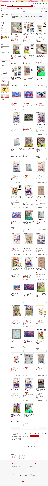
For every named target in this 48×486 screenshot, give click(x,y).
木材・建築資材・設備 (20, 455)
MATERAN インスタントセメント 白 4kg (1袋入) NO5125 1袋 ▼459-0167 (41, 124)
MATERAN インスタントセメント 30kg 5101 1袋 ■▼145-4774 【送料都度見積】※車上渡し (41, 269)
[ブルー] (8, 37)
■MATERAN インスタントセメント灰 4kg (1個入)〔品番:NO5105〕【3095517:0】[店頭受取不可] (41, 78)
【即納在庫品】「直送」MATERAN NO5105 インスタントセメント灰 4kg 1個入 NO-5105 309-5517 (28, 415)
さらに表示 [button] (2, 23)
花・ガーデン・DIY (13, 455)
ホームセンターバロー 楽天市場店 (41, 85)
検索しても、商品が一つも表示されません (17, 439)
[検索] (32, 6)
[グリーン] (6, 37)
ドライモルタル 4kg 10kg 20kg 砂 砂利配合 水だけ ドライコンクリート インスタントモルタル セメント (16, 78)
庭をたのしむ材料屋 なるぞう (28, 85)
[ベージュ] (6, 36)
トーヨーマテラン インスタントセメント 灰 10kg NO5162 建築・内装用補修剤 (28, 197)
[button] (45, 3)
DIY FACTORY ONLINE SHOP (40, 205)
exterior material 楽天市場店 (15, 85)
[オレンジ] (4, 37)
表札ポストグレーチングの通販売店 (16, 156)
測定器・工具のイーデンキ (27, 277)
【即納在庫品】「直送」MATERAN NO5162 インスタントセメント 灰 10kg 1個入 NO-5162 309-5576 (28, 269)
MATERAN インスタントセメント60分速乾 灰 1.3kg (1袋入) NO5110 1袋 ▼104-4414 (28, 246)
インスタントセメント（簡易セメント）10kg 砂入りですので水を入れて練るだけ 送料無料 (28, 174)
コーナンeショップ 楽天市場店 (40, 63)
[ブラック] (1, 36)
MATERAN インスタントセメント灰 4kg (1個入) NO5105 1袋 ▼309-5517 (28, 222)
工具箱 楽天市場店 (26, 156)
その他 (25, 457)
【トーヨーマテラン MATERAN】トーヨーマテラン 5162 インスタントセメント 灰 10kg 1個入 (16, 174)
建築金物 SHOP (14, 347)
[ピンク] (8, 36)
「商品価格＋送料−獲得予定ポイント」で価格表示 (16, 11)
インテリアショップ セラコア (40, 349)
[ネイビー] (1, 38)
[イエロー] (5, 37)
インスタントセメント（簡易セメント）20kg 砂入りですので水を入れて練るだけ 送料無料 (16, 149)
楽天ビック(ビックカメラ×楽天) (16, 397)
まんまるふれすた (14, 228)
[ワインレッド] (1, 37)
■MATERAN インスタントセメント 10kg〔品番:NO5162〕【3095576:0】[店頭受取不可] (28, 390)
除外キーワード (3, 74)
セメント (25, 455)
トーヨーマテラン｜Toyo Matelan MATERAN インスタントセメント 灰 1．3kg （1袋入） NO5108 (41, 366)
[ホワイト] (4, 36)
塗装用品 (22, 456)
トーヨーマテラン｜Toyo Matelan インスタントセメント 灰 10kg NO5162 (16, 390)
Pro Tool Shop (14, 132)
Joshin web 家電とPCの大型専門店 (28, 204)
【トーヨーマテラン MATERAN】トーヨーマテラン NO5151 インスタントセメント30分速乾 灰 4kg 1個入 (41, 294)
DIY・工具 (18, 456)
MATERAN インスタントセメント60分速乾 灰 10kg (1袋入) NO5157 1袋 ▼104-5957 (28, 317)
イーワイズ (25, 347)
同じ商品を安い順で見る (17, 109)
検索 (5, 32)
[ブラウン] (5, 36)
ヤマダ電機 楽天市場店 (15, 63)
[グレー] (2, 36)
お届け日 (2, 47)
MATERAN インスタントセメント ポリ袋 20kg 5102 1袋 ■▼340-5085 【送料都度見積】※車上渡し (16, 246)
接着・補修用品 (23, 458)
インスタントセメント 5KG (27, 123)
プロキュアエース (39, 132)
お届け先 (2, 44)
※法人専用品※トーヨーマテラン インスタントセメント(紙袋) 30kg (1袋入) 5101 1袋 (41, 197)
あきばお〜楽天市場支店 (15, 323)
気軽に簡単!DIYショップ (40, 41)
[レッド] (2, 37)
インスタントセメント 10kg (15, 340)
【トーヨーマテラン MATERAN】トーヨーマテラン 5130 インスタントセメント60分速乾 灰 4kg (16, 317)
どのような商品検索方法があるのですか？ (17, 438)
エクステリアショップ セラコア (16, 276)
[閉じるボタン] (46, 14)
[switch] (8, 52)
